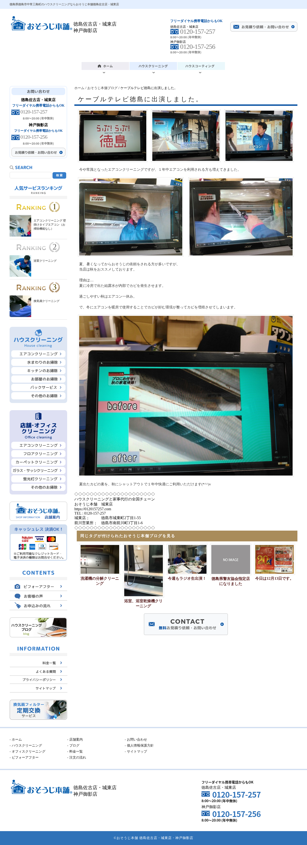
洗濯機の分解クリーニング (100, 580)
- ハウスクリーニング (26, 745)
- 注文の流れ (76, 757)
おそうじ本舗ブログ (102, 88)
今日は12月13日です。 (274, 578)
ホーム (79, 88)
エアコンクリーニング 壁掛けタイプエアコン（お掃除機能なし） (50, 224)
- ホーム (16, 739)
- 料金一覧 (75, 751)
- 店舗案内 (75, 739)
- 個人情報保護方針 (139, 745)
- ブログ (73, 745)
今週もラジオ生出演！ (187, 578)
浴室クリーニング (45, 260)
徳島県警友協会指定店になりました (231, 581)
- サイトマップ (136, 751)
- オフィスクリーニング (27, 751)
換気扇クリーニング (46, 301)
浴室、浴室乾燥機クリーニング (143, 603)
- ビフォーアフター (24, 757)
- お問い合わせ (136, 739)
